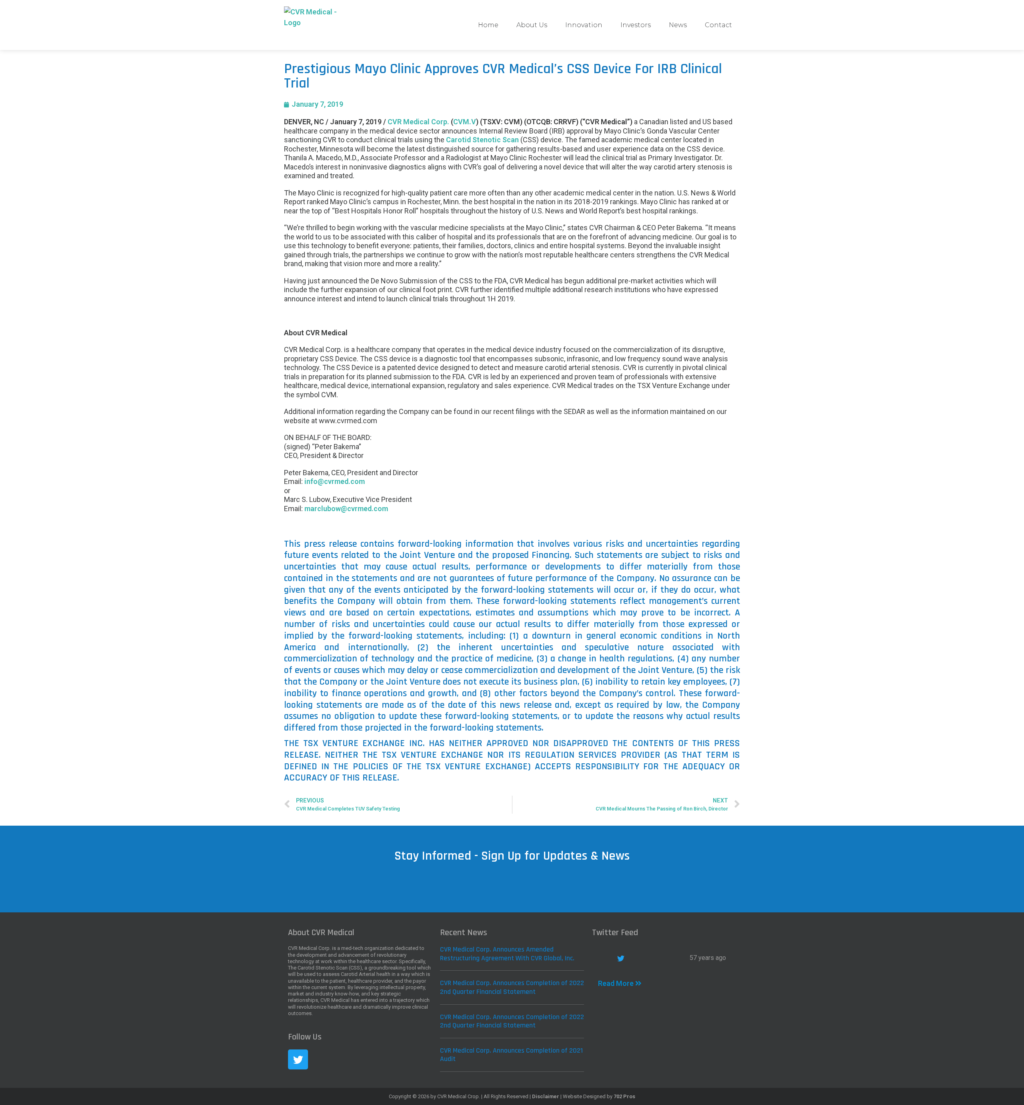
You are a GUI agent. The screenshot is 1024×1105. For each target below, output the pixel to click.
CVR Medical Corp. (418, 121)
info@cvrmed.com (334, 481)
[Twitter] (298, 1059)
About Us (531, 25)
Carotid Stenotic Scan (482, 139)
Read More (616, 983)
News (678, 25)
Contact (718, 25)
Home (488, 25)
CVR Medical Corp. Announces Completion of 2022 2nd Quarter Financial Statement (512, 987)
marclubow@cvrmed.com (346, 508)
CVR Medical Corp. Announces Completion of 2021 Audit (511, 1055)
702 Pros (624, 1096)
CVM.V (464, 121)
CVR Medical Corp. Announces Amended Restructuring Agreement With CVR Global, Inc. (507, 954)
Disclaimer (545, 1096)
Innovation (583, 25)
